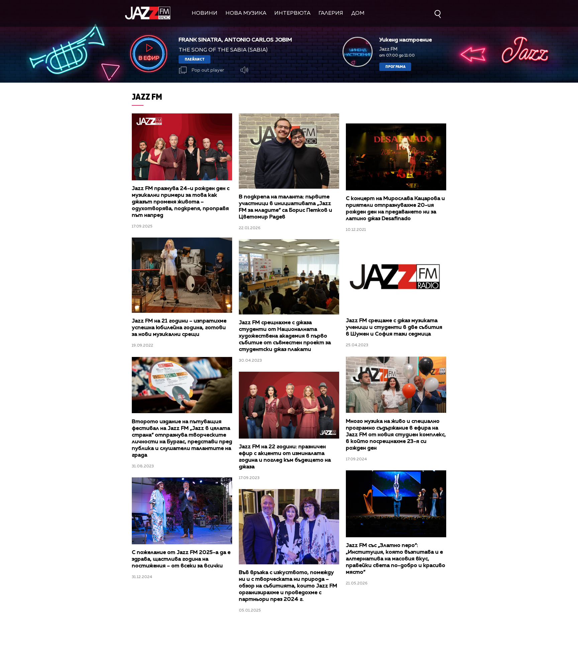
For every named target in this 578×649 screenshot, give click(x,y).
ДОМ (358, 13)
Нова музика (245, 13)
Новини (204, 13)
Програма (395, 66)
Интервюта (292, 13)
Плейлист (195, 59)
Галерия (330, 13)
